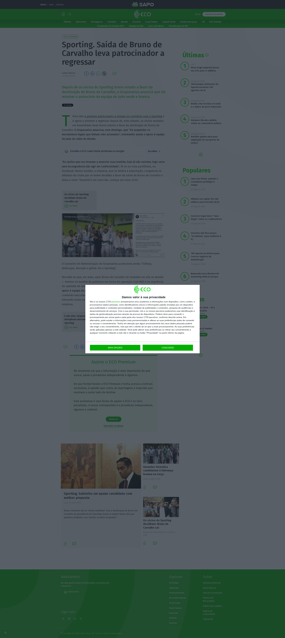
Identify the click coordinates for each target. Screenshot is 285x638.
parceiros (115, 302)
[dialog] (142, 319)
